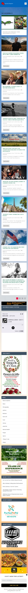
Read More (6, 66)
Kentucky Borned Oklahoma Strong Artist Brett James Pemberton (13, 53)
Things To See (6, 439)
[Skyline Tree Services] (14, 461)
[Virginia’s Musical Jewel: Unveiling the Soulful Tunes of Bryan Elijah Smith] (14, 109)
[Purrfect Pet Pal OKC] (14, 511)
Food (4, 420)
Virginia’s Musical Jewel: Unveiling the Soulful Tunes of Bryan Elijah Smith (14, 119)
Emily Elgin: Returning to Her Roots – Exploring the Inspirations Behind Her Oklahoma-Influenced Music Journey (14, 281)
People (4, 432)
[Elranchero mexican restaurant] (14, 569)
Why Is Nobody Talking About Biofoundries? (13, 483)
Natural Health (6, 429)
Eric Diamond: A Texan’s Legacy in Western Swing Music (12, 87)
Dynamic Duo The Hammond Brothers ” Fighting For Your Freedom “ (14, 247)
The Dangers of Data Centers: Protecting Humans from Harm (12, 490)
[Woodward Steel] (14, 536)
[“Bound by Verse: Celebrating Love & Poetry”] (14, 204)
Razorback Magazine (7, 56)
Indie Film (5, 426)
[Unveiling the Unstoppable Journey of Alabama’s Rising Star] (14, 172)
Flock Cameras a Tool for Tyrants (10, 486)
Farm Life (5, 416)
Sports (4, 436)
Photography (6, 407)
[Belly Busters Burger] (14, 304)
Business (5, 413)
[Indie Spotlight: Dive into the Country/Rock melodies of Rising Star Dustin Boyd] (14, 140)
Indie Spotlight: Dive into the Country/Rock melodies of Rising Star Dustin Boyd (14, 150)
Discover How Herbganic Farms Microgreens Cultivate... (11, 32)
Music (18, 56)
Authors (4, 410)
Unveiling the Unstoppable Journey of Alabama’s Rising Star (14, 182)
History (4, 423)
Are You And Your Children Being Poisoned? (12, 480)
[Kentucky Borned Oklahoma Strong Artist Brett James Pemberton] (14, 44)
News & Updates (6, 400)
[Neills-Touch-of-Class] (14, 374)
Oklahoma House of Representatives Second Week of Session (13, 494)
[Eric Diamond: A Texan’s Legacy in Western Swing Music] (14, 77)
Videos (4, 442)
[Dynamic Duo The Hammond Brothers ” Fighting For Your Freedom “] (14, 237)
